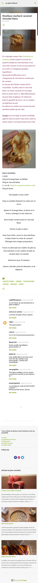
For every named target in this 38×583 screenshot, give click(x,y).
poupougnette (14, 383)
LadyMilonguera (15, 300)
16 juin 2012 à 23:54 (21, 354)
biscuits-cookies (8, 281)
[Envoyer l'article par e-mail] (3, 279)
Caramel (18, 281)
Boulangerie (5, 441)
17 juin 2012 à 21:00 (24, 369)
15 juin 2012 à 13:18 (19, 322)
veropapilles (14, 369)
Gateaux (5, 284)
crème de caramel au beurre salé (22, 185)
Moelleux (14, 284)
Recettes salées (6, 445)
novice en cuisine (15, 312)
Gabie (11, 322)
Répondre (12, 307)
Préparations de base (8, 439)
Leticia (11, 332)
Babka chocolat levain (8, 556)
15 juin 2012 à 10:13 (28, 312)
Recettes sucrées (7, 443)
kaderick (12, 354)
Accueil (3, 437)
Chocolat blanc (29, 281)
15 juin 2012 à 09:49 (27, 300)
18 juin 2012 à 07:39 (26, 383)
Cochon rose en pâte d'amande (11, 490)
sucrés (21, 284)
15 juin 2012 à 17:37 (20, 332)
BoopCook (13, 342)
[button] (3, 25)
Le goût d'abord (11, 3)
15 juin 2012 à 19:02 (22, 342)
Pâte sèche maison (7, 523)
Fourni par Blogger (20, 580)
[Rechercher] (35, 3)
